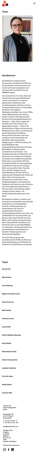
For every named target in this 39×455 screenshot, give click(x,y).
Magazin (6, 436)
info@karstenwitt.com (10, 426)
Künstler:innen (8, 430)
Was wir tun (7, 438)
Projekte (6, 432)
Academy (6, 434)
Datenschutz (7, 445)
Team (5, 439)
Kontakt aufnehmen (9, 441)
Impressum (15, 445)
